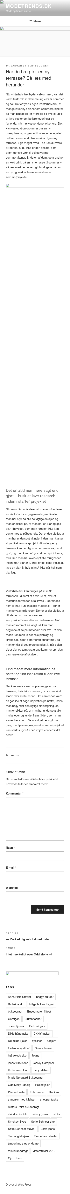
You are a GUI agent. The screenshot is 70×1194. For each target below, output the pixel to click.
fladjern (51, 1041)
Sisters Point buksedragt (23, 1107)
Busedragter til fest (39, 1011)
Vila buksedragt (18, 1151)
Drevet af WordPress (19, 1184)
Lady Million (40, 1070)
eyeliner (37, 1041)
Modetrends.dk (29, 6)
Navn (10, 847)
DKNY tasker (41, 1033)
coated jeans (16, 1026)
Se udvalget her (38, 720)
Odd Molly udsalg (19, 1085)
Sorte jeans (47, 1129)
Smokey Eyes (17, 1121)
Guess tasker (43, 1048)
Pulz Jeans (37, 1092)
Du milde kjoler (17, 1041)
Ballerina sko (16, 1004)
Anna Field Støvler (19, 997)
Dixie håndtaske (18, 1033)
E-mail (11, 867)
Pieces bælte (16, 1092)
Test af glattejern (18, 1136)
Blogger (42, 65)
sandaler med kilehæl (21, 1099)
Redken (54, 1092)
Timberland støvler (45, 1136)
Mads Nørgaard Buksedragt (25, 1077)
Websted (12, 887)
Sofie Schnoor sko (43, 1121)
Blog (15, 755)
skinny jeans (40, 1114)
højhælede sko (17, 1055)
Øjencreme (15, 1158)
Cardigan (13, 1019)
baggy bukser (44, 997)
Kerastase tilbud (18, 1070)
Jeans (35, 1055)
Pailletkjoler (42, 1085)
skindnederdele (17, 1114)
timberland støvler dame (23, 1143)
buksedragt (15, 1011)
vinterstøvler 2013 (44, 1151)
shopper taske (49, 1099)
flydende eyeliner (19, 1048)
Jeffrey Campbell (43, 1063)
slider (56, 1114)
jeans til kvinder (18, 1063)
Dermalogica (37, 1026)
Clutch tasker (32, 1019)
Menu (37, 21)
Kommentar (15, 793)
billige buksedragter (41, 1004)
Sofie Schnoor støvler (21, 1129)
